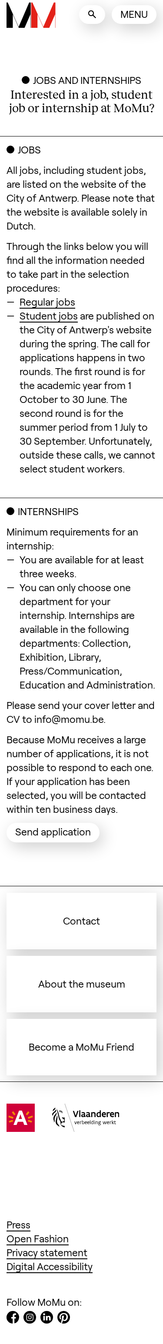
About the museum (81, 984)
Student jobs (49, 315)
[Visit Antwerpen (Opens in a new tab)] (21, 1128)
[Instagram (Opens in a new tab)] (29, 1319)
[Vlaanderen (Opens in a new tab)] (85, 1128)
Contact (81, 921)
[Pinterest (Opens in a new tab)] (63, 1319)
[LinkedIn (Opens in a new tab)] (46, 1319)
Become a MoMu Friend (81, 1047)
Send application (57, 831)
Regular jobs (47, 302)
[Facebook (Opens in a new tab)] (12, 1319)
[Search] (92, 14)
